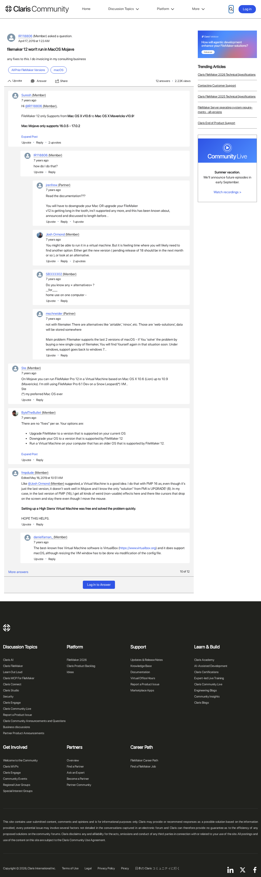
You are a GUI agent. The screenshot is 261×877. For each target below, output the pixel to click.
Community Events (15, 779)
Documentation (140, 672)
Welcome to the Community (20, 760)
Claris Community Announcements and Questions (34, 721)
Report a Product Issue (17, 715)
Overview (73, 760)
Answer (42, 81)
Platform (163, 9)
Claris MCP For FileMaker (18, 678)
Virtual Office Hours (142, 678)
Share (64, 81)
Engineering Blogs (205, 690)
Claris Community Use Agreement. (84, 840)
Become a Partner (78, 779)
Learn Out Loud (12, 672)
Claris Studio (11, 690)
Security (8, 696)
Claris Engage (12, 702)
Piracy (125, 868)
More (196, 9)
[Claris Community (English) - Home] (37, 9)
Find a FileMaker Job (143, 766)
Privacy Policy (106, 868)
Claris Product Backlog (81, 666)
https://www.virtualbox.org (138, 548)
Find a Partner (75, 766)
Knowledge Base (141, 666)
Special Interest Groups (18, 791)
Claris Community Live (17, 709)
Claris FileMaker (13, 666)
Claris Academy (204, 660)
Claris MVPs (11, 766)
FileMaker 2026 (77, 660)
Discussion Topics (121, 9)
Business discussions (16, 727)
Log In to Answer (99, 585)
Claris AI (8, 660)
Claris (6, 627)
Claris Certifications (206, 672)
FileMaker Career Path (144, 760)
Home (86, 9)
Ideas (70, 672)
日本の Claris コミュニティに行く (157, 868)
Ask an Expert (76, 772)
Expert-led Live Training (209, 678)
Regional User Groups (16, 785)
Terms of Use (70, 868)
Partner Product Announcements (23, 733)
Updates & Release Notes (146, 660)
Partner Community (79, 785)
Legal (88, 868)
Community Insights (207, 696)
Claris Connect (12, 684)
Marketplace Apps (142, 690)
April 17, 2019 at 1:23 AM (33, 41)
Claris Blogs (201, 702)
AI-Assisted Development (210, 666)
